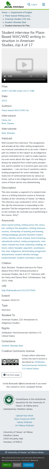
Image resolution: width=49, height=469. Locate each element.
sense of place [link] (23, 238)
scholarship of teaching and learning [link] (26, 231)
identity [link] (12, 238)
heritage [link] (35, 254)
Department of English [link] (21, 12)
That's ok (6, 465)
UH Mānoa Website (24, 425)
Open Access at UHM (24, 418)
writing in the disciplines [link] (17, 228)
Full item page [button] (13, 374)
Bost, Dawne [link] (8, 123)
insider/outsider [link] (9, 257)
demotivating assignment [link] (34, 251)
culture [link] (39, 257)
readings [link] (39, 244)
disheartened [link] (8, 254)
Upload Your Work (24, 415)
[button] (13, 4)
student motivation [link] (26, 257)
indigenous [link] (16, 251)
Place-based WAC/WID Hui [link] (15, 110)
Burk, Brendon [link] (8, 133)
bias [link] (8, 251)
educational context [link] (11, 241)
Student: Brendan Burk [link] (15, 22)
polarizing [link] (29, 244)
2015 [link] (4, 100)
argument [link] (27, 247)
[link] (24, 91)
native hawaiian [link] (15, 247)
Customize (28, 465)
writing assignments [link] (30, 241)
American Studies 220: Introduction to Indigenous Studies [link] (18, 19)
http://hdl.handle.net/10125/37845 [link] (19, 290)
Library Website (24, 422)
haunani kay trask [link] (16, 244)
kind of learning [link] (38, 238)
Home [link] (4, 12)
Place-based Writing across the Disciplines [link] (18, 15)
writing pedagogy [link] (10, 234)
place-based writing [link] (11, 224)
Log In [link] (34, 4)
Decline (17, 465)
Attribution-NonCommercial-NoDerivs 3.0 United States (34, 365)
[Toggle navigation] (43, 4)
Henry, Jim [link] (6, 120)
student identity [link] (22, 254)
